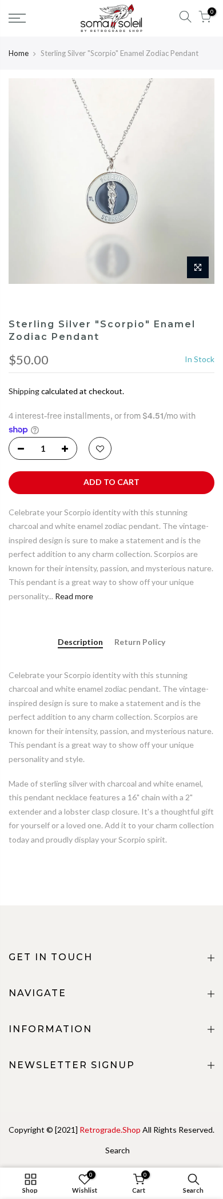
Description (80, 642)
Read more (73, 596)
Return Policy (139, 642)
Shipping (24, 391)
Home (19, 53)
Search (117, 1150)
